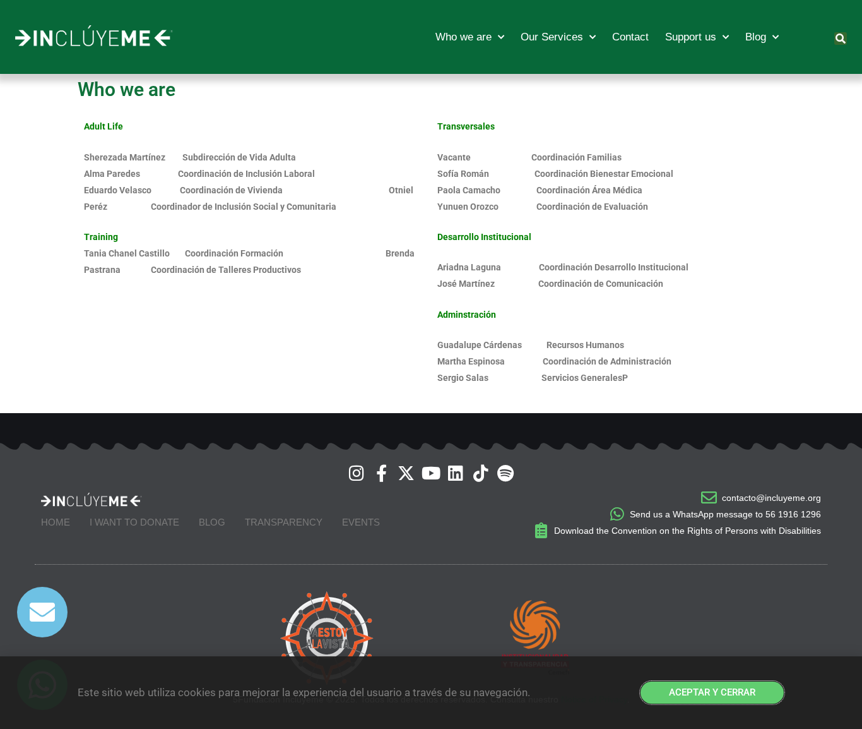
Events (361, 522)
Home (55, 522)
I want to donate (134, 522)
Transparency (283, 522)
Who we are (463, 37)
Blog (755, 37)
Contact (630, 37)
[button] (840, 38)
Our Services (552, 37)
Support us (690, 37)
